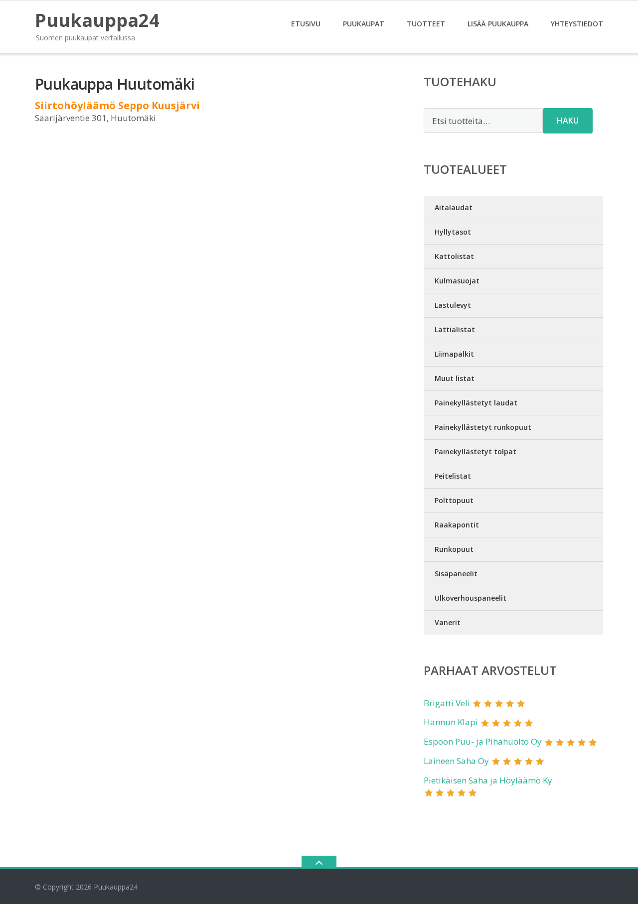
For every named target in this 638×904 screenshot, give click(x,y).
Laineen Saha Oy (456, 761)
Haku (568, 120)
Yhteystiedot (577, 23)
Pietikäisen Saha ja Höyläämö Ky (488, 780)
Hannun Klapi (451, 722)
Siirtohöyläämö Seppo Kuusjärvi (117, 105)
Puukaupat (363, 23)
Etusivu (305, 23)
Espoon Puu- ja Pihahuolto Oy (483, 741)
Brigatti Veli (447, 703)
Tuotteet (426, 23)
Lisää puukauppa (498, 23)
